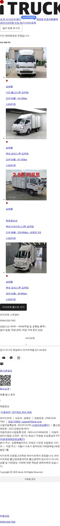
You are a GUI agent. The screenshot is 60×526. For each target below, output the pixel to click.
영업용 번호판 (43, 19)
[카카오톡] (11, 361)
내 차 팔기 (15, 19)
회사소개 (4, 389)
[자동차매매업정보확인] (12, 439)
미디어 (5, 23)
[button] (30, 340)
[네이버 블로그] (30, 365)
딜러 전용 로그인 (11, 28)
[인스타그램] (18, 361)
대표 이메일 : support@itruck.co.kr (25, 421)
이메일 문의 (30, 479)
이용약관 (5, 412)
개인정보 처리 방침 (22, 412)
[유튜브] (3, 361)
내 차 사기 (5, 19)
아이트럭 (31, 23)
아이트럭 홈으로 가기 (13, 307)
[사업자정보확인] (41, 425)
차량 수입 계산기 (18, 23)
